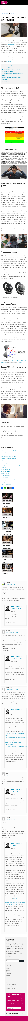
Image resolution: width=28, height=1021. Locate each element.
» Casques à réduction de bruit (8, 464)
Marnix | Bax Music (16, 606)
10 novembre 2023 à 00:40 (12, 632)
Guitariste (8, 968)
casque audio (11, 44)
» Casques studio (5, 473)
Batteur (7, 971)
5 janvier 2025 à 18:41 (11, 584)
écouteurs (8, 61)
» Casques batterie (5, 471)
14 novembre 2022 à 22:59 (12, 689)
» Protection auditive (6, 484)
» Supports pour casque (6, 481)
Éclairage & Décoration (11, 984)
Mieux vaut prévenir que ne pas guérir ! (11, 69)
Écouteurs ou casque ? (7, 71)
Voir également (5, 81)
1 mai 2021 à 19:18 (10, 819)
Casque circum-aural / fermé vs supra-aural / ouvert (13, 74)
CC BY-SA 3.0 (20, 362)
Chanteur (8, 975)
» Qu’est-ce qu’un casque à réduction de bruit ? (12, 450)
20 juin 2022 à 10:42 (15, 791)
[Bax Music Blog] (4, 4)
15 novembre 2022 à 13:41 (17, 712)
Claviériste (8, 973)
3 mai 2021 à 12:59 (15, 845)
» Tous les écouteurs (6, 477)
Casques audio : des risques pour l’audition (14, 18)
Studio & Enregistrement (11, 981)
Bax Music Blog (5, 13)
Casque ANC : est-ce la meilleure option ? (12, 77)
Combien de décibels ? (7, 67)
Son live (7, 982)
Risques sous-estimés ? (7, 66)
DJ (6, 979)
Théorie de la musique (10, 990)
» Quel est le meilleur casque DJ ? (9, 458)
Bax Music (8, 943)
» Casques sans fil (5, 469)
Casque (12, 13)
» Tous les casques (5, 475)
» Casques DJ (4, 467)
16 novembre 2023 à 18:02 (17, 658)
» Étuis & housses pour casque (8, 479)
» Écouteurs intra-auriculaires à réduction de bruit (13, 465)
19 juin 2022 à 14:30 (10, 775)
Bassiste (8, 970)
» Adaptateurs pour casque (7, 482)
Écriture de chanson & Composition (13, 986)
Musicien (8, 976)
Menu (4, 9)
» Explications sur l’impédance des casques (11, 452)
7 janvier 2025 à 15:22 (16, 608)
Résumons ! (4, 79)
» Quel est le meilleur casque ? (8, 456)
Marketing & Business (10, 988)
